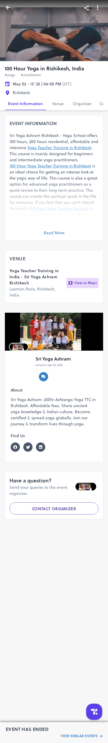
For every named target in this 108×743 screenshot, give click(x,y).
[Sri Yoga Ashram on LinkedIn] (42, 447)
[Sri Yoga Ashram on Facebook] (17, 447)
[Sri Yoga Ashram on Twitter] (29, 447)
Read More (54, 233)
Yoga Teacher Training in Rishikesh (59, 148)
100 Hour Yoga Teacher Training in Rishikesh (50, 166)
